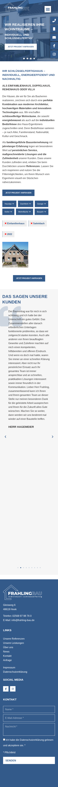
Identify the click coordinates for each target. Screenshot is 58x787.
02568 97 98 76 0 (22, 616)
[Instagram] (12, 689)
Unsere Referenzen (14, 638)
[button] (48, 9)
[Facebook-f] (6, 689)
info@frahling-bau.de (22, 620)
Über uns (8, 647)
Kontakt (7, 656)
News (6, 651)
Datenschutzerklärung (15, 672)
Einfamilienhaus (15, 223)
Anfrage (7, 660)
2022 (9, 234)
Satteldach (39, 223)
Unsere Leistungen (13, 643)
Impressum (9, 667)
